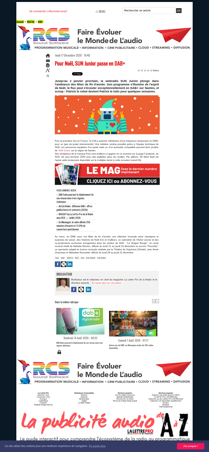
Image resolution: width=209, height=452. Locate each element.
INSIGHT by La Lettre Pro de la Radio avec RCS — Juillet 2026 (74, 215)
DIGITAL (30, 21)
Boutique (165, 405)
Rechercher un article (125, 399)
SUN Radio (101, 257)
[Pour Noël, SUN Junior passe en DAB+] (107, 96)
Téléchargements (166, 407)
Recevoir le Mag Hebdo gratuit (125, 401)
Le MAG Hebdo (84, 403)
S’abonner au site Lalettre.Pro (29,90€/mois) (165, 399)
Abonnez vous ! (57, 11)
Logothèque (43, 401)
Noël (77, 257)
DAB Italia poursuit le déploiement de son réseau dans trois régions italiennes (75, 198)
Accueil (20, 21)
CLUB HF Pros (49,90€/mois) (165, 397)
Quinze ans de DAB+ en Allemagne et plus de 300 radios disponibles (131, 346)
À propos (43, 399)
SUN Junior (64, 150)
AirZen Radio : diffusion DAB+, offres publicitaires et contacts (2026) (74, 207)
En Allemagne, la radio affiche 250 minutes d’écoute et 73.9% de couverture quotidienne (73, 225)
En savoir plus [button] (97, 446)
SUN (82, 257)
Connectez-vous (43, 397)
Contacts (43, 403)
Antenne (84, 395)
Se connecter (37, 11)
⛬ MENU (100, 11)
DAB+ (40, 21)
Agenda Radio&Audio (125, 397)
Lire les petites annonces (125, 395)
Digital (84, 401)
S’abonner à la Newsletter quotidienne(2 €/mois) (165, 402)
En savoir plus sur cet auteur (106, 283)
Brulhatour (64, 274)
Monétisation (84, 399)
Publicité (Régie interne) (43, 405)
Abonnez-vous (43, 395)
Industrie (84, 397)
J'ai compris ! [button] (190, 446)
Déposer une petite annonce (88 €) (166, 395)
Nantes (70, 257)
